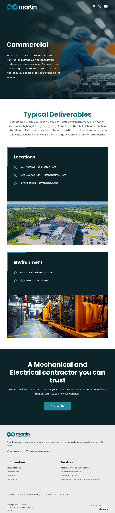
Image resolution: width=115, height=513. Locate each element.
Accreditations (14, 468)
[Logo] (22, 7)
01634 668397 (16, 451)
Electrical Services (69, 475)
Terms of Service (15, 494)
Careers (11, 475)
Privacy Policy (33, 494)
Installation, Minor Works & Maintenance (79, 479)
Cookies (64, 494)
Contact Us (57, 406)
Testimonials (13, 471)
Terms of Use (50, 494)
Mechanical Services (70, 471)
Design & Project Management (75, 468)
